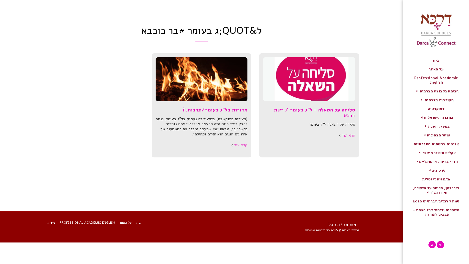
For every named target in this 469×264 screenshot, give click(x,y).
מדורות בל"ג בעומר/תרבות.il (215, 109)
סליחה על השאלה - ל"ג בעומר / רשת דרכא (314, 112)
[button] (436, 91)
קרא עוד (348, 135)
